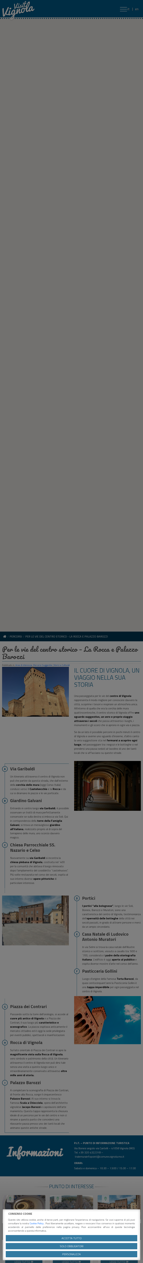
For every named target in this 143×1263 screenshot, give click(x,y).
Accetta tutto (72, 1238)
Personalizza (71, 1254)
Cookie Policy (37, 1223)
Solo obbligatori (71, 1246)
